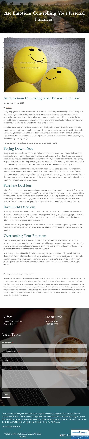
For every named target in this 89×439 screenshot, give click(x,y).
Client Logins (7, 58)
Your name (15, 343)
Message (14, 369)
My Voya (56, 63)
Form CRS (17, 427)
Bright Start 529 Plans (30, 68)
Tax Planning (7, 37)
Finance (9, 107)
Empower (45, 63)
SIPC (17, 417)
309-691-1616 (53, 321)
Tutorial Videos (8, 48)
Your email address (18, 351)
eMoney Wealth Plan (29, 63)
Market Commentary (10, 42)
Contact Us (6, 53)
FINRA (11, 417)
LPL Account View (9, 63)
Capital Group (69, 63)
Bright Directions (9, 68)
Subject (13, 360)
